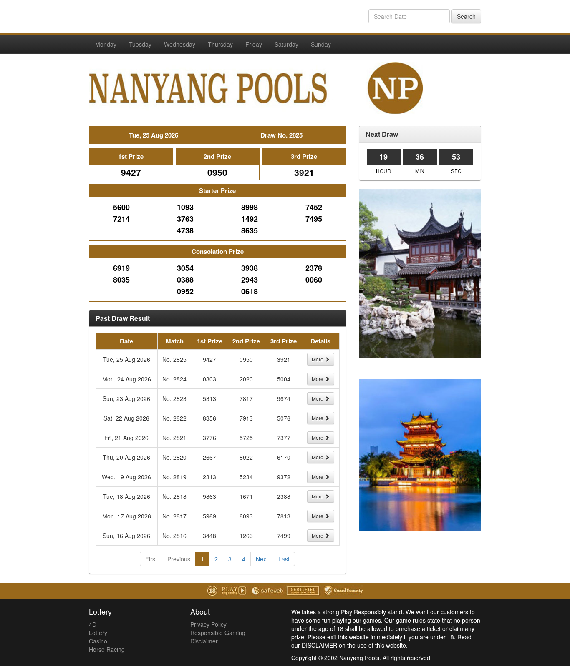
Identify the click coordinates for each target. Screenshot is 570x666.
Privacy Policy (208, 624)
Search (466, 16)
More (318, 359)
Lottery (98, 632)
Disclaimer (204, 641)
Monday (105, 44)
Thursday (220, 44)
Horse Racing (107, 649)
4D (92, 624)
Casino (98, 641)
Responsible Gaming (217, 632)
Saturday (286, 44)
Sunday (321, 44)
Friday (253, 44)
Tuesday (140, 44)
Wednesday (179, 44)
